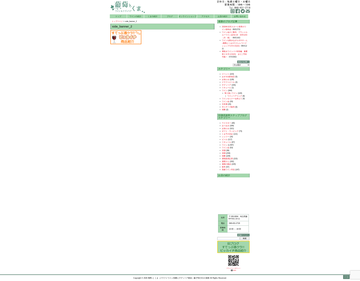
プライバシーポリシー (233, 268)
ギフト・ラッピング (230, 131)
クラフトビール (228, 82)
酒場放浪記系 (227, 159)
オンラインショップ (187, 16)
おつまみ (225, 126)
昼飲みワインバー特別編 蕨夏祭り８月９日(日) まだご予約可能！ (235, 54)
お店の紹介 (223, 16)
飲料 (224, 167)
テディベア (226, 85)
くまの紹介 (153, 16)
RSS (234, 270)
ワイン (224, 90)
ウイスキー (226, 123)
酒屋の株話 (226, 164)
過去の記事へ (243, 62)
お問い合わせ (240, 16)
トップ (118, 16)
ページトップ (346, 276)
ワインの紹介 (135, 16)
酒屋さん (225, 161)
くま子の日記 (227, 134)
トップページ (117, 21)
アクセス (205, 16)
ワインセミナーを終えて (232, 99)
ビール (224, 139)
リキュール (226, 88)
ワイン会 (225, 101)
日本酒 (224, 104)
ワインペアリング (234, 96)
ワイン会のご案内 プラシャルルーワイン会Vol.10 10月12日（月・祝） (235, 35)
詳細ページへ (243, 235)
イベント (225, 74)
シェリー (225, 137)
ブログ (170, 16)
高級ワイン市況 (228, 170)
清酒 (224, 153)
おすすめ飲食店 (228, 77)
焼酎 (224, 110)
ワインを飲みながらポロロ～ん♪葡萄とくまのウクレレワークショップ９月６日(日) (235, 43)
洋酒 (224, 150)
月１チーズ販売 (228, 107)
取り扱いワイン (231, 93)
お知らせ (225, 79)
